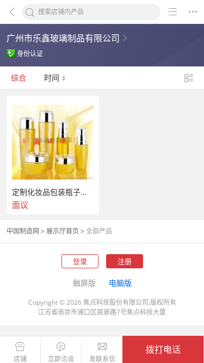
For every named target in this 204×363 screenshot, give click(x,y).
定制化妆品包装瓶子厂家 (53, 192)
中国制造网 (23, 231)
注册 (125, 261)
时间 (52, 77)
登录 (80, 261)
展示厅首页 (62, 231)
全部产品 (99, 231)
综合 (18, 77)
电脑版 (120, 283)
